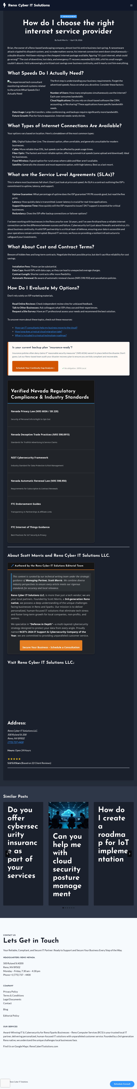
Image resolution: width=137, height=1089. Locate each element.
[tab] (63, 907)
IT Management (68, 16)
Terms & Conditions (13, 995)
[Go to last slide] (7, 854)
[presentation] (69, 815)
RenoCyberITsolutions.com (43, 1046)
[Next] (129, 854)
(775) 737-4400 (15, 742)
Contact (7, 1003)
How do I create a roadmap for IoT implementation (113, 835)
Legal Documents (12, 999)
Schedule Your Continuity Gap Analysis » (35, 368)
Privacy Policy (10, 991)
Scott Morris (62, 40)
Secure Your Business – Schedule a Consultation (51, 647)
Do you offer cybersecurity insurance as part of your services (22, 843)
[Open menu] (131, 5)
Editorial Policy (11, 1015)
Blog (5, 1009)
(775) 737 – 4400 (22, 974)
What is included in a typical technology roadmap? (41, 335)
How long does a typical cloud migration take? (38, 331)
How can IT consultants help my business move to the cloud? (46, 327)
